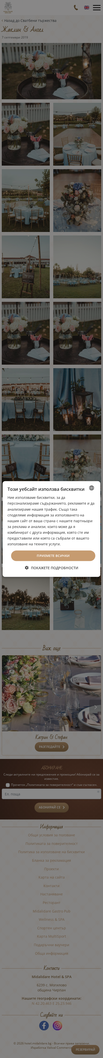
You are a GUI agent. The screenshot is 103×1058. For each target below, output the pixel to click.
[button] (51, 567)
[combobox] (91, 488)
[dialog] (51, 529)
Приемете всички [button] (53, 555)
